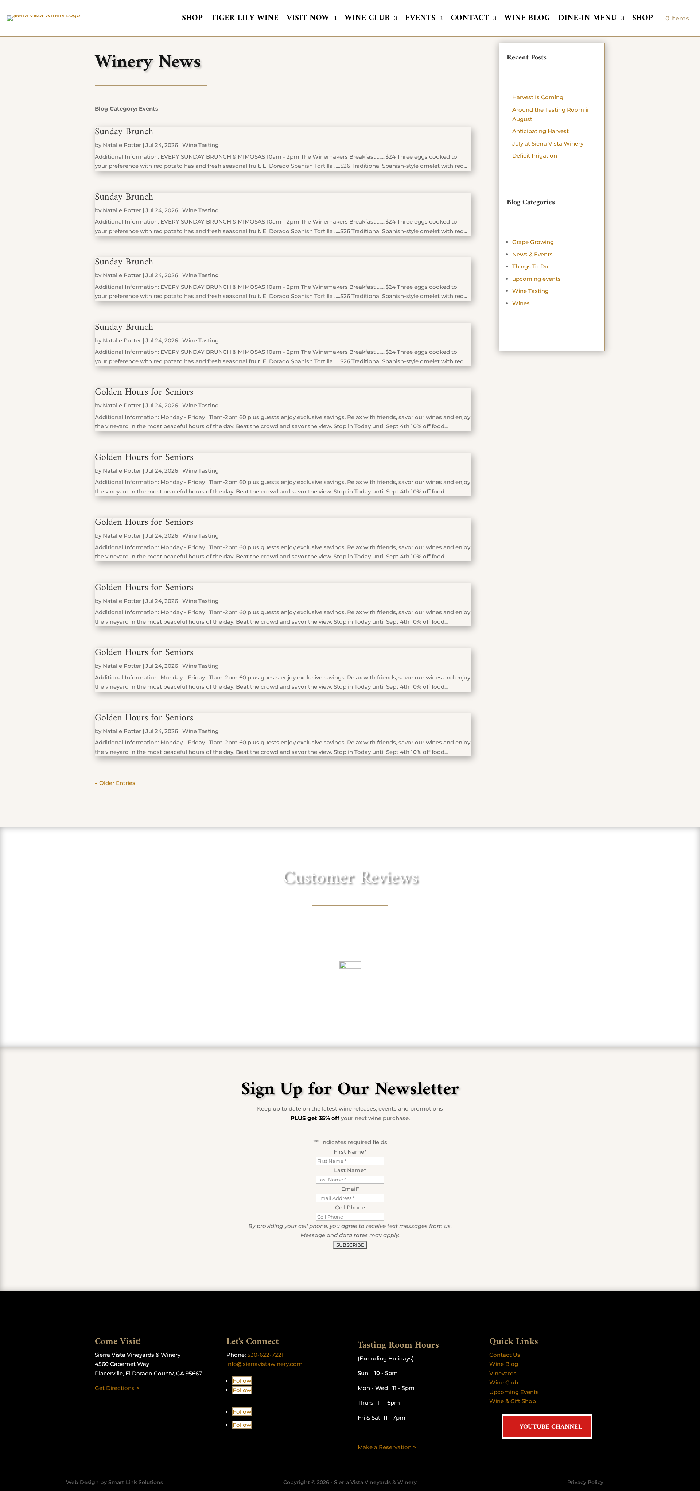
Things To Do (530, 266)
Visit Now (308, 20)
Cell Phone (350, 1207)
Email (350, 1188)
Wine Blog (527, 20)
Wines (521, 303)
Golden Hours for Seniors (144, 392)
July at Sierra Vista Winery (547, 143)
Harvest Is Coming (537, 97)
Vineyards (503, 1373)
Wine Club (367, 20)
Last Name (350, 1170)
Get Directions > (117, 1387)
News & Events (532, 254)
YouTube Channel (551, 1427)
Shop (192, 20)
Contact (470, 20)
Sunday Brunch (124, 132)
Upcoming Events (514, 1392)
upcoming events (536, 278)
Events (420, 20)
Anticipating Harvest (540, 131)
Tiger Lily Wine (245, 20)
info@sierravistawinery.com (264, 1363)
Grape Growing (533, 242)
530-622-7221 (265, 1354)
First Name (350, 1151)
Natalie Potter (122, 145)
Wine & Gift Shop (512, 1401)
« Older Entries (115, 782)
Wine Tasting (200, 145)
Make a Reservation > (387, 1447)
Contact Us (504, 1354)
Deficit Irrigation (534, 155)
